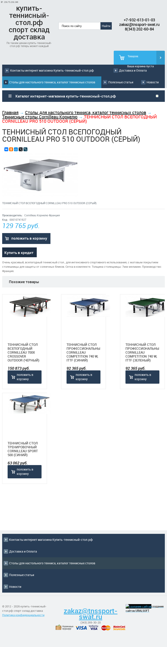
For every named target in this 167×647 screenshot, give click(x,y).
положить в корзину (29, 238)
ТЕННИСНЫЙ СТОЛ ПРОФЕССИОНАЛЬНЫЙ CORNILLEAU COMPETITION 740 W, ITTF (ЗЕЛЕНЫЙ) (142, 352)
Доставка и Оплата (133, 70)
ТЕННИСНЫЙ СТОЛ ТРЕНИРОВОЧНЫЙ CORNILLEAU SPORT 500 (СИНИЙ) (23, 449)
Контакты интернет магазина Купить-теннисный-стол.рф (52, 70)
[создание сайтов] (138, 606)
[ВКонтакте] (6, 149)
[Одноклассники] (11, 149)
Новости (153, 82)
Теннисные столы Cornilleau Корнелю (39, 117)
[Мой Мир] (16, 149)
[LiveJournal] (25, 149)
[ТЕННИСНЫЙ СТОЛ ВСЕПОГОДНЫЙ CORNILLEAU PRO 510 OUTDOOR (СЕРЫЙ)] (40, 196)
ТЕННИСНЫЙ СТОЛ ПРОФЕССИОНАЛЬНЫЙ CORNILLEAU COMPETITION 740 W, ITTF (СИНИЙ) (83, 352)
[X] (21, 149)
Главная (10, 112)
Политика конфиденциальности (23, 615)
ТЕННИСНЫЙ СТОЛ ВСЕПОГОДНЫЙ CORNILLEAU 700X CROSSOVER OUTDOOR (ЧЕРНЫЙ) (23, 352)
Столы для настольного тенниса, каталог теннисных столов (52, 82)
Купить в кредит (18, 252)
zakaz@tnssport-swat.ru (139, 24)
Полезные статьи (120, 82)
